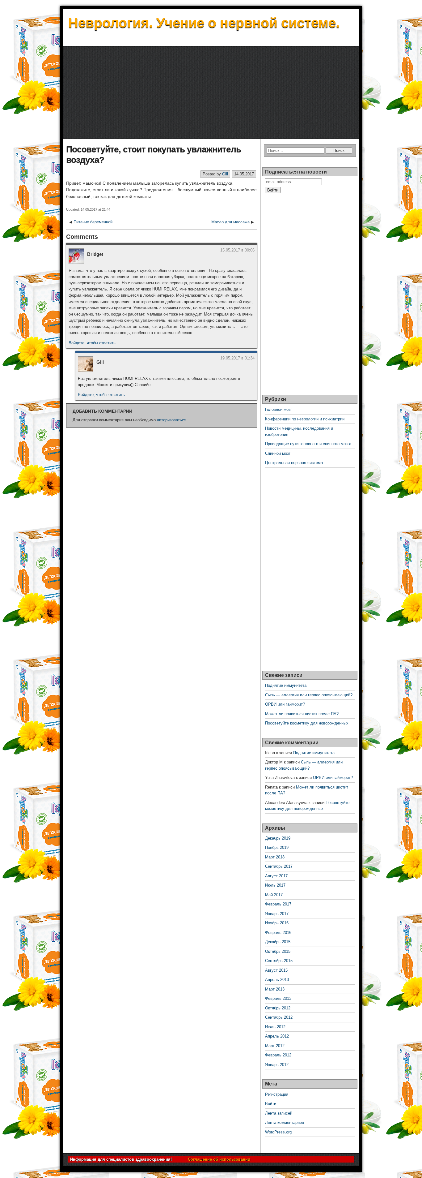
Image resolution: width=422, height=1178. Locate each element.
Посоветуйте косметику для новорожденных (306, 723)
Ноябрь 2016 (277, 923)
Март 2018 (275, 857)
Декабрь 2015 (277, 941)
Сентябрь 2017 (279, 866)
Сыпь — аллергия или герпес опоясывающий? (308, 695)
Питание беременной (93, 222)
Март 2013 (275, 989)
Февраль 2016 (278, 932)
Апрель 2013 (277, 979)
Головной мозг (278, 409)
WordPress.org (278, 1132)
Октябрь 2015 (277, 951)
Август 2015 (276, 970)
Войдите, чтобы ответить (92, 343)
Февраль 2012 (278, 1055)
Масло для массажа (230, 222)
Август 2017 (276, 876)
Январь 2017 (277, 913)
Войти (270, 1103)
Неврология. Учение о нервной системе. (204, 22)
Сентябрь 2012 (279, 1017)
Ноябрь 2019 (277, 847)
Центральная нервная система (294, 462)
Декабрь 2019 (277, 838)
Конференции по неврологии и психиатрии (304, 419)
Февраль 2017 (278, 904)
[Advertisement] (211, 92)
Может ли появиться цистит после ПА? (302, 714)
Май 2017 (274, 894)
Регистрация (276, 1094)
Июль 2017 (275, 885)
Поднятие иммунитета (285, 685)
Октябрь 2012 (277, 1008)
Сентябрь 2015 (279, 960)
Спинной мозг (277, 453)
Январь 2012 (277, 1064)
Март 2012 (275, 1045)
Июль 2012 (275, 1027)
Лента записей (278, 1113)
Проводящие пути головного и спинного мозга (308, 443)
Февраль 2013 (278, 998)
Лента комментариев (284, 1122)
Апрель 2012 (277, 1036)
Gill (225, 174)
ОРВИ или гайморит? (285, 704)
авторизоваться (171, 420)
